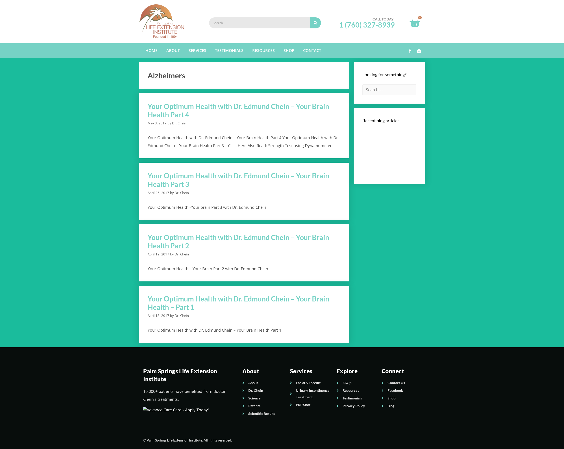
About (173, 50)
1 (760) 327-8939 (367, 24)
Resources (263, 50)
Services (197, 50)
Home (151, 50)
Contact (312, 50)
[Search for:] (389, 89)
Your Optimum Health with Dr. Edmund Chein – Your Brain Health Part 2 (238, 241)
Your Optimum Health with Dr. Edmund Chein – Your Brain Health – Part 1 (238, 302)
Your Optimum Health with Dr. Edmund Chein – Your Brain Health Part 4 (238, 110)
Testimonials (229, 50)
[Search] (315, 22)
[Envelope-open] (419, 51)
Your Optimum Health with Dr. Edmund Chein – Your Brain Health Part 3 (238, 179)
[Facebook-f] (410, 51)
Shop (289, 50)
